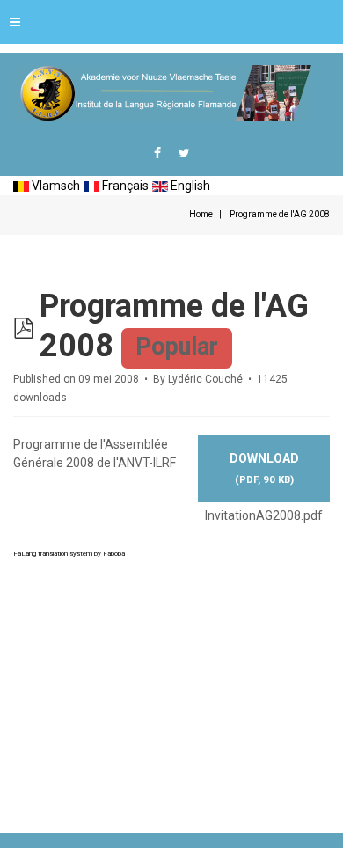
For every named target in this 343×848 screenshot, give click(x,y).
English (189, 186)
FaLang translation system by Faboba (69, 554)
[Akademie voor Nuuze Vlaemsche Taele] (162, 93)
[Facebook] (157, 153)
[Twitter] (184, 153)
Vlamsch (54, 186)
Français (124, 186)
